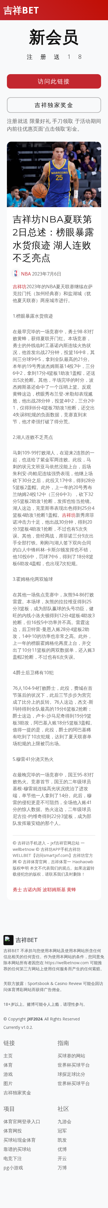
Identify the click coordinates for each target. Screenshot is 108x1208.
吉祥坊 (19, 286)
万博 (62, 1167)
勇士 (17, 889)
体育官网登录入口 (21, 1121)
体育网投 (12, 1131)
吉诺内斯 (32, 889)
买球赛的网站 (71, 1055)
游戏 (8, 1074)
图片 (8, 1083)
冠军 (62, 1131)
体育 (8, 1065)
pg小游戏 (13, 1167)
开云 (62, 1158)
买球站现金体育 (19, 1140)
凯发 (62, 1140)
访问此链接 (54, 81)
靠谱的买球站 (17, 1149)
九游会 (64, 1121)
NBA (26, 274)
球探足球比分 (71, 1074)
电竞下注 (12, 1158)
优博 (62, 1149)
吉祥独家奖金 (54, 105)
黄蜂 (71, 889)
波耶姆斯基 (54, 889)
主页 (8, 1055)
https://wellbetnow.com (67, 962)
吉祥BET (21, 10)
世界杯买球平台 (74, 1065)
